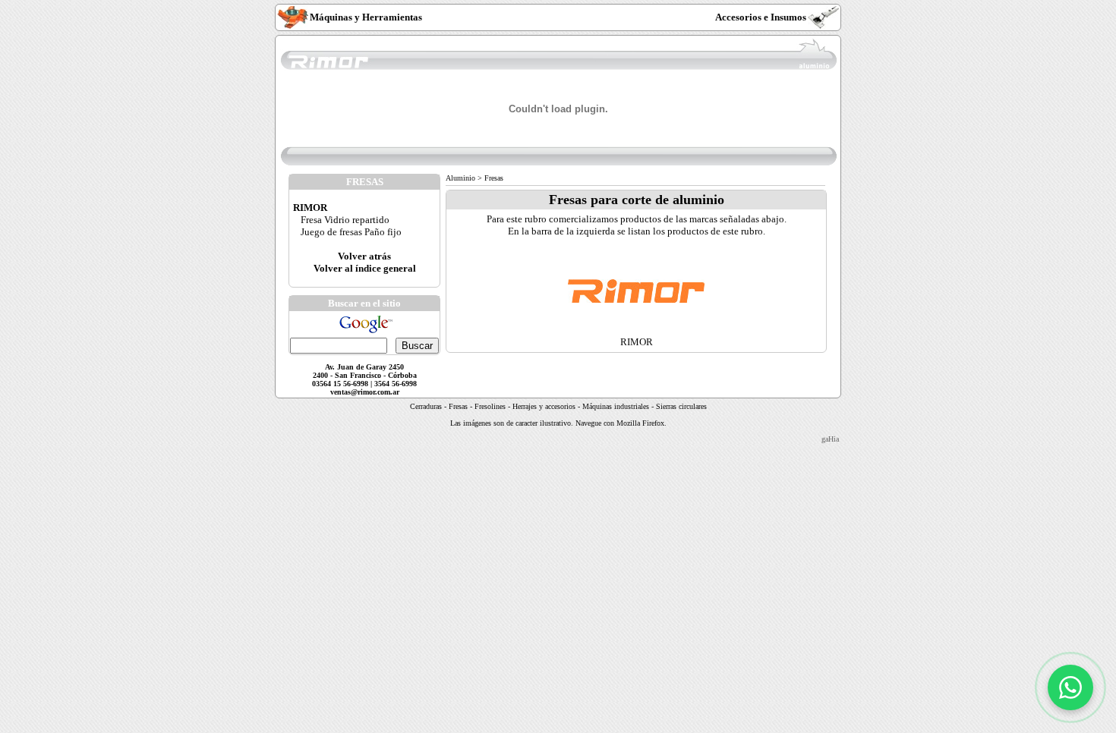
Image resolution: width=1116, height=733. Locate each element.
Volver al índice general (365, 268)
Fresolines (490, 406)
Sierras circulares (681, 406)
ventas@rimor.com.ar (364, 392)
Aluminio (460, 178)
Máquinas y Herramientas (366, 17)
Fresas (458, 406)
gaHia (830, 439)
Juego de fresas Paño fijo (351, 232)
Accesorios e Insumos (760, 17)
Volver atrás (364, 256)
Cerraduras (426, 406)
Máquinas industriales (615, 406)
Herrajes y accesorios (545, 406)
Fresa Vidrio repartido (345, 219)
